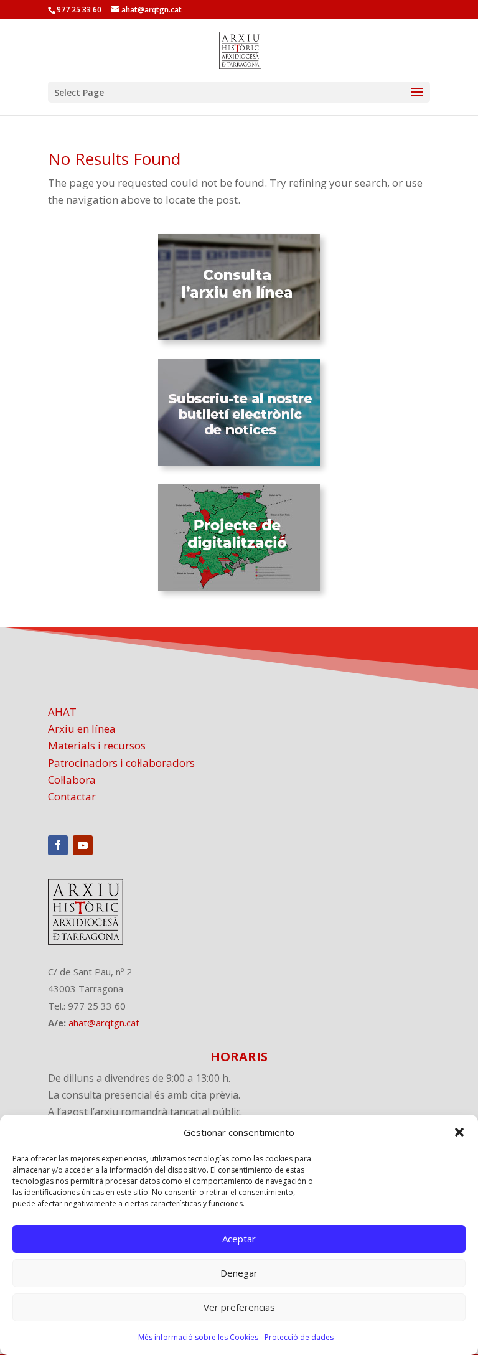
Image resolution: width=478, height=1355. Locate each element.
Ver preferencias (239, 1307)
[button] (459, 1132)
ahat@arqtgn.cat (103, 1022)
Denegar (239, 1273)
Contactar (72, 796)
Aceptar (239, 1238)
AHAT (62, 712)
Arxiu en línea (82, 728)
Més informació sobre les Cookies (198, 1337)
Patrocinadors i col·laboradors (121, 763)
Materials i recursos (97, 745)
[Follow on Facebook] (58, 845)
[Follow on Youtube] (83, 845)
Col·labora (72, 779)
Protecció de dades (299, 1337)
